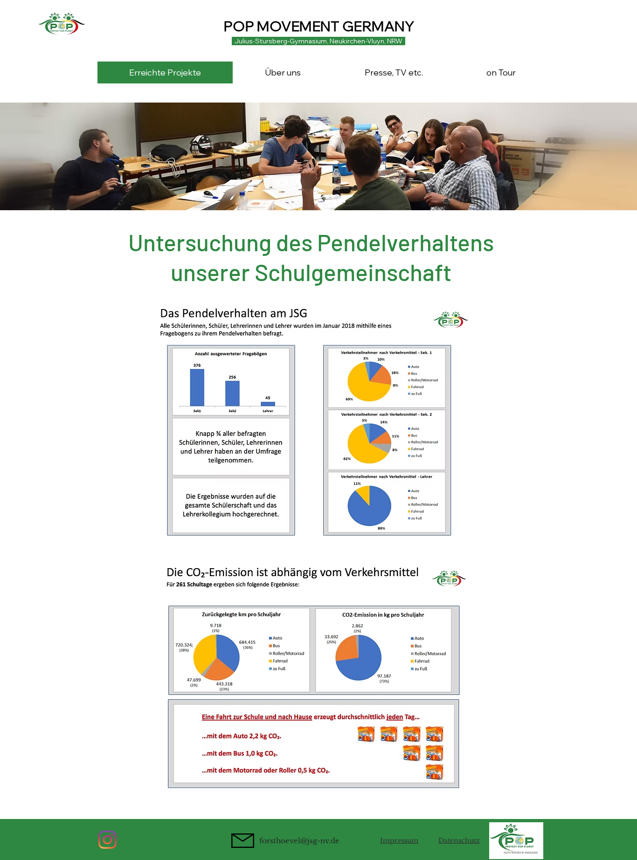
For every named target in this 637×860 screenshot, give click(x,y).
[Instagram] (107, 840)
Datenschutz (459, 840)
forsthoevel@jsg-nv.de (299, 840)
